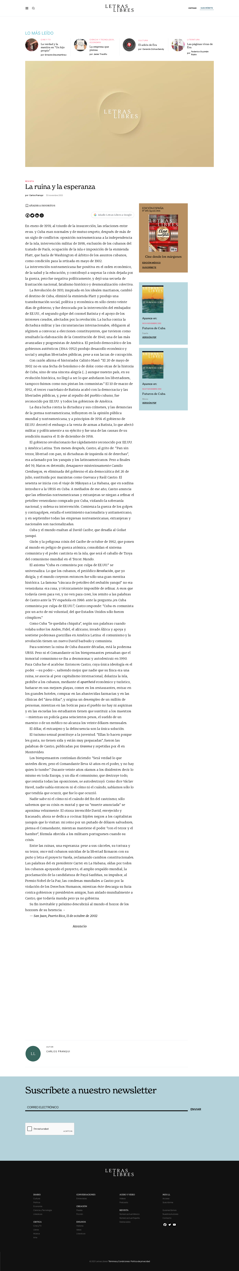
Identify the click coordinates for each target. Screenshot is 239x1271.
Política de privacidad (140, 1261)
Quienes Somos (169, 1210)
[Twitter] (32, 215)
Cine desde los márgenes (163, 257)
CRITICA (37, 1222)
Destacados (125, 1221)
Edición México (151, 262)
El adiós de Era (147, 44)
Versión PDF (149, 337)
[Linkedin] (37, 215)
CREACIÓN (81, 1206)
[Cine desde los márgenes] (163, 234)
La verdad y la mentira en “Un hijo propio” (53, 47)
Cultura (143, 40)
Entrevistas (81, 1198)
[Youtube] (174, 1225)
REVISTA (124, 1210)
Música (36, 1233)
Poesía (79, 1210)
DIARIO (37, 1194)
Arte (35, 1237)
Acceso (166, 1198)
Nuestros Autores (170, 1214)
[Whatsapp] (42, 215)
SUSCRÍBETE (207, 8)
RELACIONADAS (69, 1071)
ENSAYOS (81, 1222)
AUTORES (163, 1071)
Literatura (193, 39)
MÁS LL (166, 1194)
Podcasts (124, 1202)
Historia (79, 1225)
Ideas (78, 1229)
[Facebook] (28, 215)
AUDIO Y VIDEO (127, 1194)
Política (36, 1202)
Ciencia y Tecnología (102, 39)
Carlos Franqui (58, 1051)
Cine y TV (46, 39)
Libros (36, 1229)
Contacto (167, 1218)
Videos (123, 1198)
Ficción (79, 1214)
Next (183, 238)
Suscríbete (149, 267)
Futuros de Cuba (153, 328)
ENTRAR (193, 8)
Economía (95, 42)
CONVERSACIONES (85, 1194)
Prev (143, 238)
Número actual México (129, 1214)
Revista (29, 181)
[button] (27, 8)
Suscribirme (168, 1202)
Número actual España (130, 1218)
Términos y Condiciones (119, 1261)
